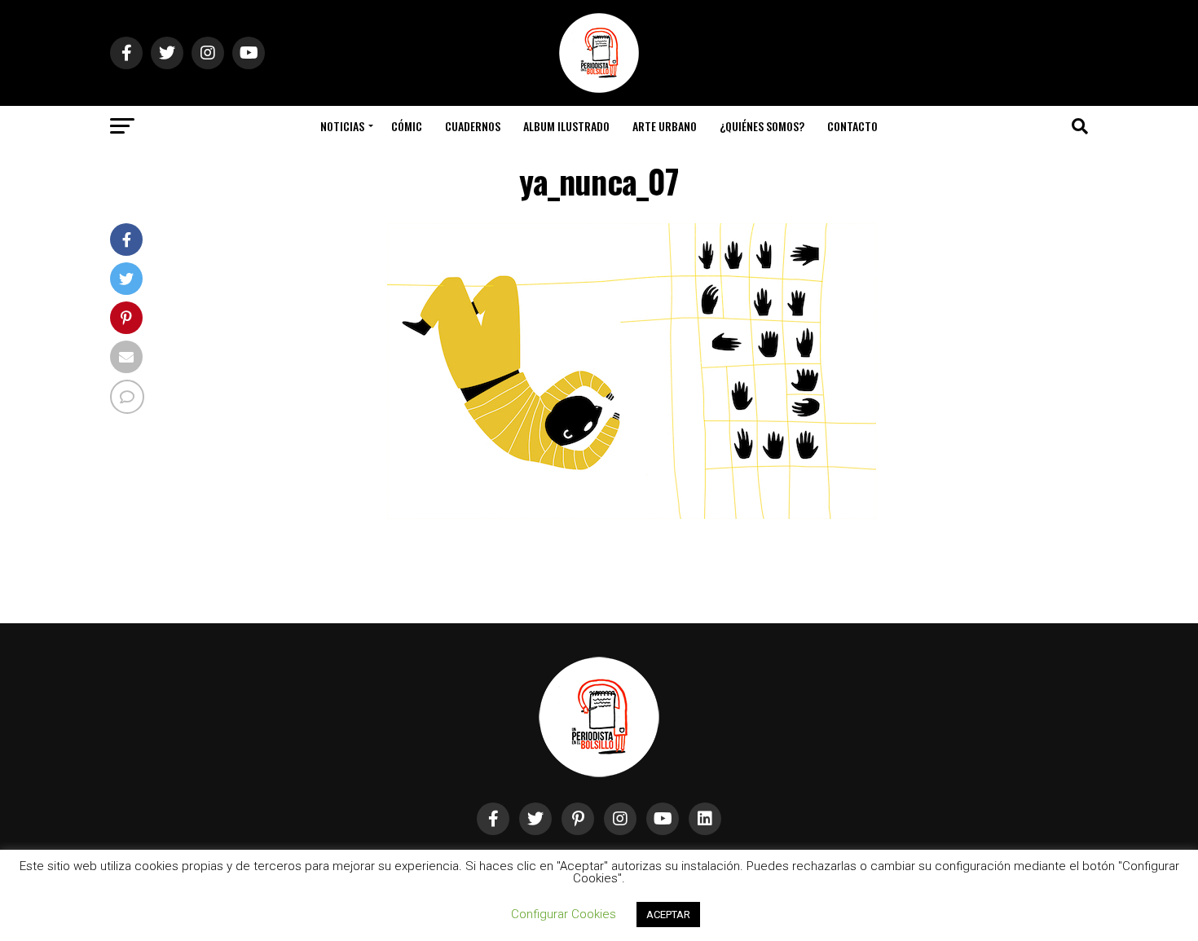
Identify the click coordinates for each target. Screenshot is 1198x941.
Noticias (342, 125)
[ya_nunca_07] (631, 514)
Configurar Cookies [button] (563, 914)
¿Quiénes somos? (762, 125)
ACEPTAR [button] (668, 914)
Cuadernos (472, 125)
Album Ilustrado (566, 125)
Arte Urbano (664, 125)
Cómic (406, 125)
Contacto (852, 125)
